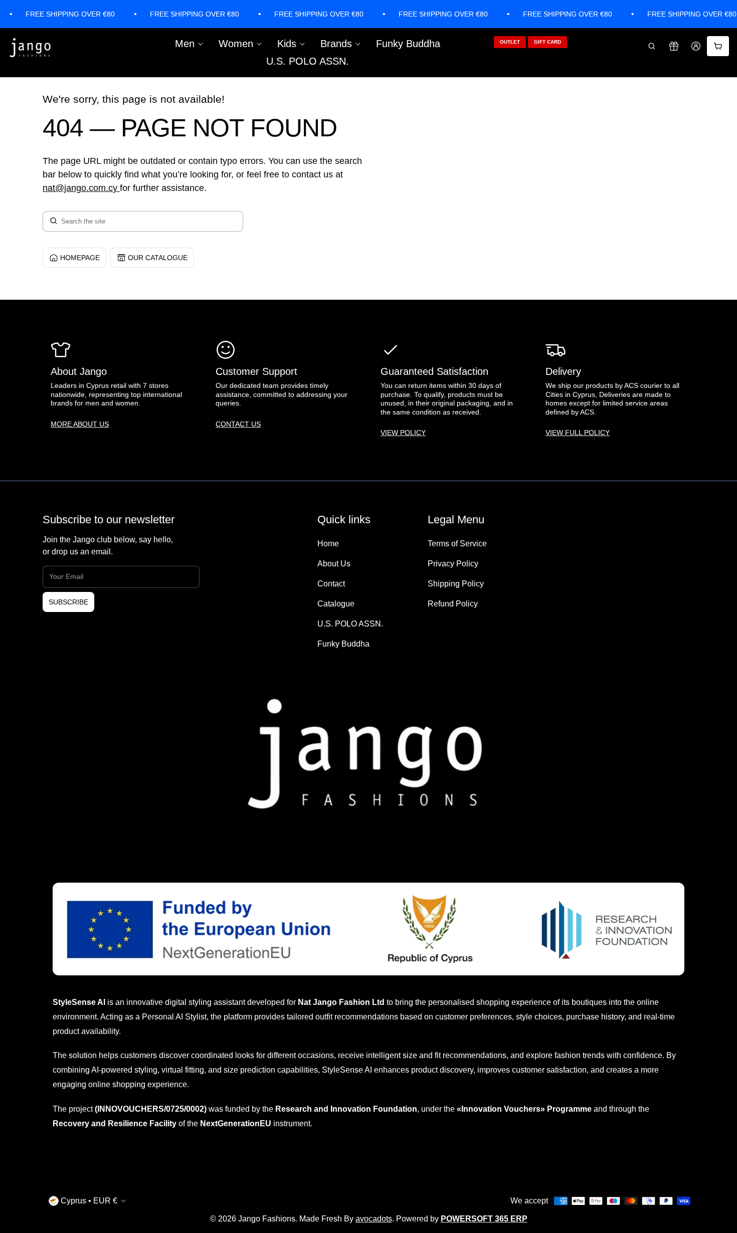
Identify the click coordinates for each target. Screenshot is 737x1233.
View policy (403, 433)
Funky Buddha (408, 43)
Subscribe (68, 602)
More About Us (80, 424)
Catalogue (335, 603)
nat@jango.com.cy (80, 188)
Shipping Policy (456, 583)
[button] (652, 46)
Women (236, 43)
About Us (333, 563)
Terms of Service (457, 543)
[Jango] (30, 48)
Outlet (510, 42)
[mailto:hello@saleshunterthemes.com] (118, 188)
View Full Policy (577, 433)
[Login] (696, 46)
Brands (336, 43)
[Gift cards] (674, 46)
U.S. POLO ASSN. (307, 61)
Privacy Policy (453, 563)
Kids (286, 43)
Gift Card (547, 42)
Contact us (238, 424)
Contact (331, 583)
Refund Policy (453, 603)
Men (185, 43)
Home (328, 543)
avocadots (373, 1218)
